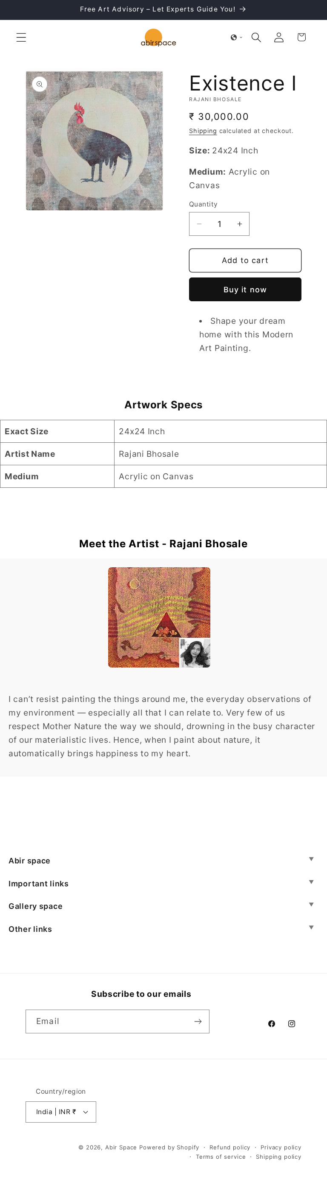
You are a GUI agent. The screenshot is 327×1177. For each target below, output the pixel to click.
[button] (21, 37)
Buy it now (245, 289)
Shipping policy (278, 1156)
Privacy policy (281, 1147)
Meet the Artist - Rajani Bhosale (163, 544)
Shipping (203, 130)
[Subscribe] (197, 1021)
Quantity (203, 204)
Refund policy (229, 1147)
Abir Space (121, 1147)
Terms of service (221, 1156)
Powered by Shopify (169, 1147)
